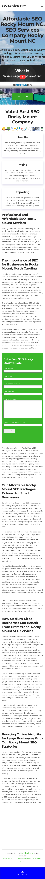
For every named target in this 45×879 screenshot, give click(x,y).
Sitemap (22, 861)
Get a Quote (22, 96)
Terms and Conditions (11, 858)
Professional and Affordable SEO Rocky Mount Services (19, 219)
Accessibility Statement (32, 858)
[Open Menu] (42, 5)
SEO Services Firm (14, 5)
